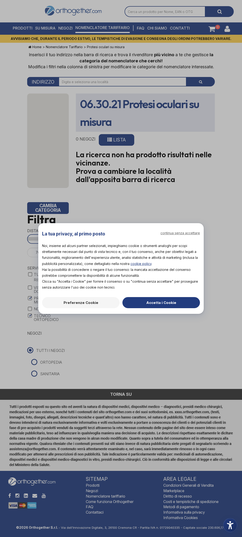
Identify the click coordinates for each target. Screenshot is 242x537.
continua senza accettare (180, 233)
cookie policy (140, 264)
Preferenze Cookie (81, 302)
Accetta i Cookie (161, 302)
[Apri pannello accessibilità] (230, 525)
